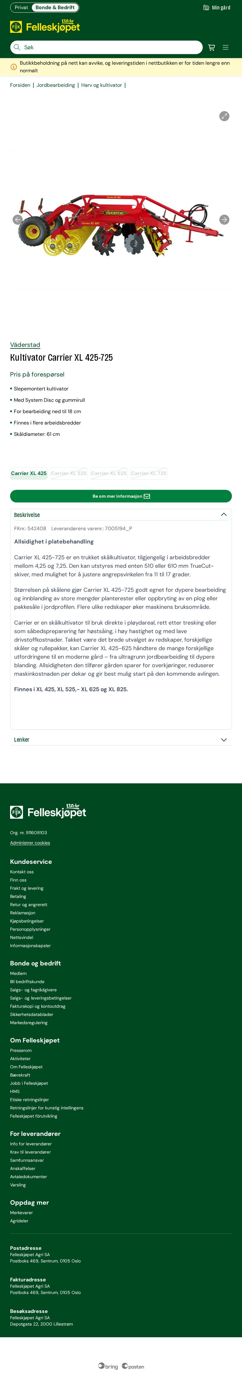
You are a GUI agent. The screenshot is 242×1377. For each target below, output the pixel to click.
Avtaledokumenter (28, 1176)
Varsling (18, 1185)
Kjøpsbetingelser (27, 921)
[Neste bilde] (224, 220)
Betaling (18, 896)
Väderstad (25, 344)
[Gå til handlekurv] (211, 47)
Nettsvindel (21, 937)
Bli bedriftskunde (27, 981)
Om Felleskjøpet (26, 1067)
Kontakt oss (22, 872)
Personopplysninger (30, 929)
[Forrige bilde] (17, 220)
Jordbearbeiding (56, 85)
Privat (21, 7)
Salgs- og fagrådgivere (33, 990)
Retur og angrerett (28, 904)
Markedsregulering (29, 1022)
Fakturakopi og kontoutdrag (38, 1006)
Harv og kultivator (101, 85)
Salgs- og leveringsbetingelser (41, 998)
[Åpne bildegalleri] (224, 116)
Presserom (21, 1050)
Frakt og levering (26, 888)
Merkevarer (21, 1212)
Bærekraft (20, 1075)
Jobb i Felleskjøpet (29, 1083)
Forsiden (20, 85)
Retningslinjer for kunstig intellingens (47, 1108)
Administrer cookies (30, 842)
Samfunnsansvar (27, 1160)
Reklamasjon (22, 913)
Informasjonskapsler (30, 945)
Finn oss (18, 880)
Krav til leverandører (30, 1152)
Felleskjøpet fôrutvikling (33, 1116)
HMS (15, 1091)
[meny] (225, 47)
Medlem (18, 973)
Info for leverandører (31, 1144)
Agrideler (19, 1221)
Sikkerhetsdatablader (31, 1014)
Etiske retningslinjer (29, 1099)
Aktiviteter (20, 1058)
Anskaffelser (22, 1168)
